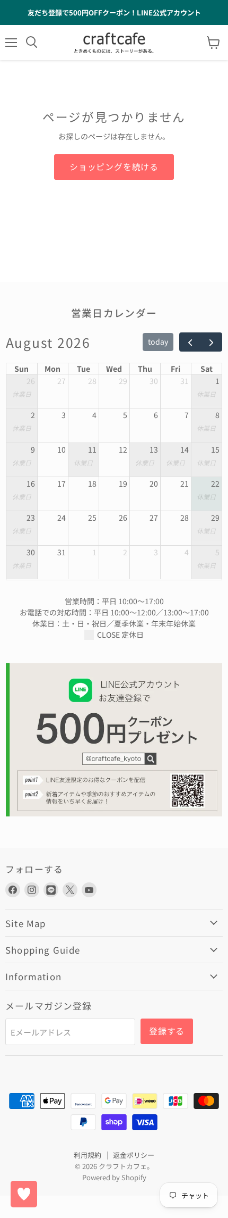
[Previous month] (190, 342)
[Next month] (211, 342)
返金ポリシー (133, 1155)
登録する (167, 1031)
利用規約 (87, 1155)
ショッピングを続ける (114, 167)
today (158, 341)
